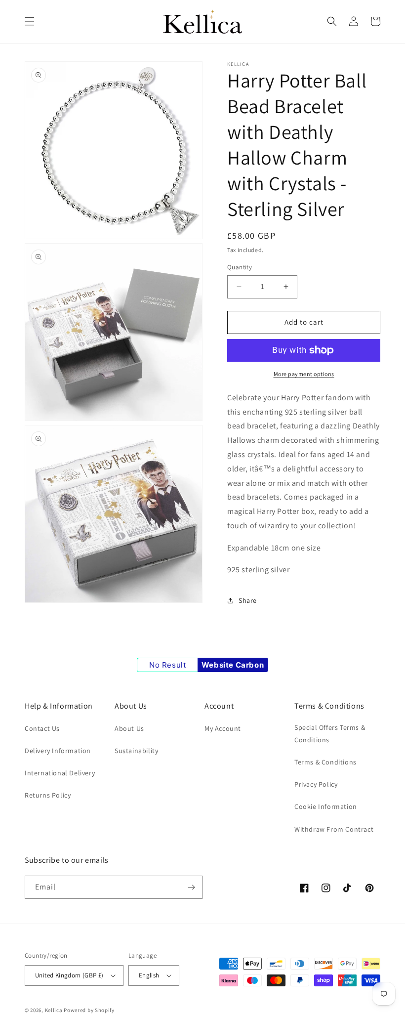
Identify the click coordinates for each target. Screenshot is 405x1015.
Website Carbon (233, 665)
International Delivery (60, 772)
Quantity (239, 267)
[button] (29, 21)
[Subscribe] (191, 887)
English (149, 975)
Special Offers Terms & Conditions (329, 733)
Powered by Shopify (89, 1010)
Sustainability (136, 750)
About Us (129, 728)
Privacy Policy (315, 784)
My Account (222, 728)
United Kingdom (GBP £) (69, 975)
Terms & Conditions (325, 762)
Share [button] (248, 600)
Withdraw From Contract (333, 829)
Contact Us (42, 728)
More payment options (304, 374)
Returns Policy (48, 795)
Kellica (54, 1010)
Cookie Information (325, 806)
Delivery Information (58, 750)
